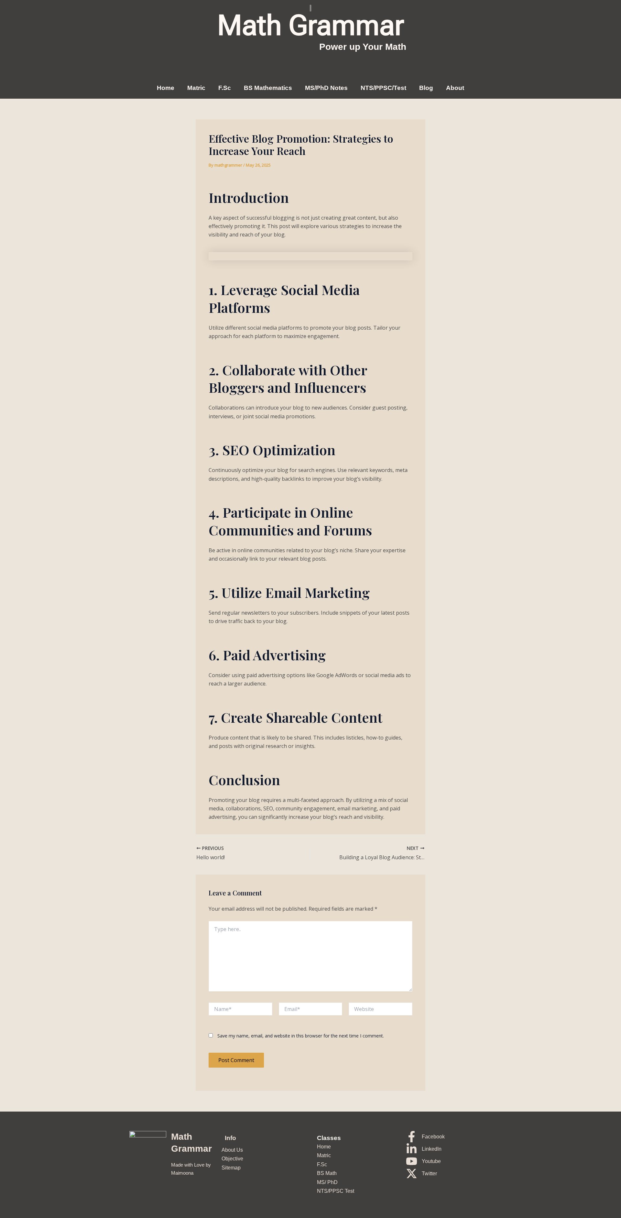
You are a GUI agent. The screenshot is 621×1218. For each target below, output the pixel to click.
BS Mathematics (268, 87)
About (455, 87)
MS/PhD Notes (326, 87)
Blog (426, 87)
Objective (232, 1158)
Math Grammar (310, 25)
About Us (232, 1150)
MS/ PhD (327, 1182)
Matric (196, 87)
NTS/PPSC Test (335, 1191)
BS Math (327, 1173)
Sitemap (231, 1167)
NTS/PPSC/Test (383, 87)
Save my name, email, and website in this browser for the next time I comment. (300, 1036)
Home (165, 87)
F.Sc (224, 87)
